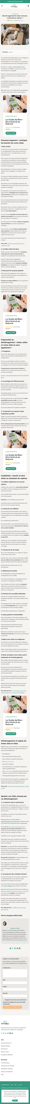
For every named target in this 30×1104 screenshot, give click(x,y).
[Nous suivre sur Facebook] (1, 1033)
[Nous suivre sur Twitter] (8, 1033)
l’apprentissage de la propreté (10, 821)
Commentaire (7, 967)
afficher (10, 52)
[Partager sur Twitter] (15, 948)
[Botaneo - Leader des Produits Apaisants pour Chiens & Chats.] (14, 6)
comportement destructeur (17, 826)
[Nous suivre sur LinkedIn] (10, 1033)
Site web (5, 993)
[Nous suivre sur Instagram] (3, 1033)
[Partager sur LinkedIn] (19, 948)
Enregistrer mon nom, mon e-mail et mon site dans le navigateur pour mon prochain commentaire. (14, 1002)
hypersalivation (9, 761)
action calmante (8, 886)
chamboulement (18, 68)
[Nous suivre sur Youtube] (12, 1033)
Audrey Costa (20, 20)
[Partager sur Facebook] (12, 948)
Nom (4, 980)
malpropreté (8, 771)
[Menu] (2, 6)
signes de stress (19, 805)
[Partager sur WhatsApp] (10, 948)
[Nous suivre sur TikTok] (5, 1033)
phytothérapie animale (20, 940)
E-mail (5, 986)
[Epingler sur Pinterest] (17, 948)
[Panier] (28, 5)
